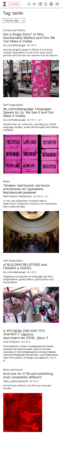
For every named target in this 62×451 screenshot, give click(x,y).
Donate (14, 3)
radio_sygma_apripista (15, 381)
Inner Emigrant (11, 341)
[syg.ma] (4, 4)
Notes (6, 181)
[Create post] (40, 4)
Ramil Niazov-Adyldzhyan (17, 196)
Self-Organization (13, 105)
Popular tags (11, 20)
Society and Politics (14, 30)
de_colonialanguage (14, 45)
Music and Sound (13, 369)
